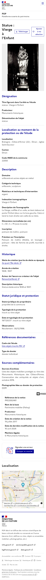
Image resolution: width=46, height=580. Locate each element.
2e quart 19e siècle (10, 263)
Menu (42, 3)
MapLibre (7, 503)
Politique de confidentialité (23, 570)
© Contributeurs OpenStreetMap (26, 505)
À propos (37, 556)
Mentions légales (7, 570)
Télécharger (23, 31)
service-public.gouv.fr (24, 545)
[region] (23, 489)
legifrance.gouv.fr (9, 550)
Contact (28, 556)
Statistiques (26, 560)
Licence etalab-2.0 (28, 575)
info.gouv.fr (6, 545)
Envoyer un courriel (24, 451)
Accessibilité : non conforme (11, 556)
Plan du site (13, 565)
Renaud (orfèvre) (9, 279)
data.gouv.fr (26, 550)
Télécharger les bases (11, 560)
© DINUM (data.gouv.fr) (21, 503)
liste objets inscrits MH (12, 346)
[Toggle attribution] (41, 503)
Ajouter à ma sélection (39, 32)
